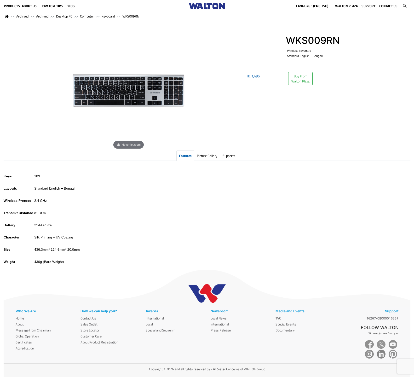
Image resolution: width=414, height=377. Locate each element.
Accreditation (25, 348)
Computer (87, 16)
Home (20, 318)
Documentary (285, 330)
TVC (278, 318)
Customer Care (91, 336)
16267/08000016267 (382, 318)
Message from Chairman (33, 330)
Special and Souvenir (160, 330)
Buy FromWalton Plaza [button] (300, 79)
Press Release (221, 330)
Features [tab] (185, 155)
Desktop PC (64, 16)
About (20, 324)
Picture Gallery (207, 155)
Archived (22, 16)
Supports (229, 155)
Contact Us (88, 318)
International (155, 318)
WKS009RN (130, 16)
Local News (219, 318)
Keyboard (108, 16)
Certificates (24, 342)
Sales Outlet (89, 324)
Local (149, 324)
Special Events (286, 324)
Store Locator (89, 330)
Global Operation (27, 336)
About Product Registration (99, 342)
